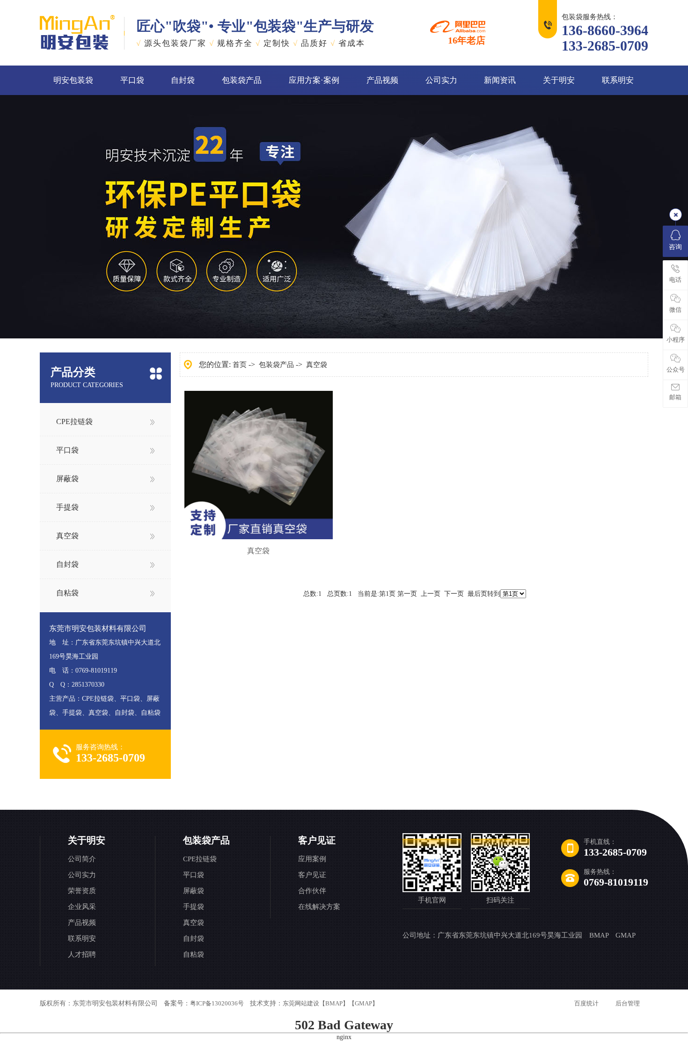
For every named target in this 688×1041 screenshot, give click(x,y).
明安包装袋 (73, 80)
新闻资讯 (500, 80)
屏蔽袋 (67, 479)
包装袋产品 (242, 80)
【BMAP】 (334, 1003)
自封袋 (183, 80)
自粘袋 (67, 593)
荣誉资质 (82, 890)
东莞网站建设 (301, 1003)
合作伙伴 (312, 890)
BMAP (598, 935)
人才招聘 (82, 954)
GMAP (625, 935)
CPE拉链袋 (74, 421)
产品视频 (382, 80)
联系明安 (618, 80)
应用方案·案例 (314, 80)
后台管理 (627, 1003)
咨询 (675, 246)
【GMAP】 (363, 1003)
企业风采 (82, 906)
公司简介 (82, 859)
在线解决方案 (319, 906)
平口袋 (132, 80)
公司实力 (441, 80)
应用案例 (312, 859)
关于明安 (559, 80)
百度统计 (586, 1003)
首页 (240, 364)
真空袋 (67, 536)
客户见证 (317, 840)
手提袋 (67, 507)
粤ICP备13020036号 (217, 1003)
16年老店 (466, 40)
